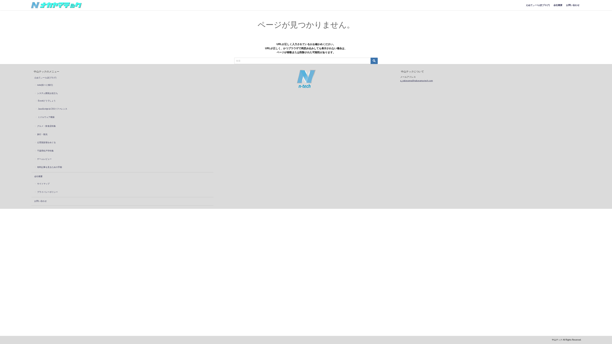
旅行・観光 (42, 134)
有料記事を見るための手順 (49, 167)
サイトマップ (43, 184)
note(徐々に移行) (45, 85)
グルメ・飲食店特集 (46, 126)
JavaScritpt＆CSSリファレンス (52, 109)
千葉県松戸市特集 (45, 151)
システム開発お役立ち (47, 93)
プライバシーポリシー (47, 192)
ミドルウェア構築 (46, 117)
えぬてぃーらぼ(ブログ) (538, 5)
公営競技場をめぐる (46, 142)
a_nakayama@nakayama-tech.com (416, 81)
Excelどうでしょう (47, 101)
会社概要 (558, 5)
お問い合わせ (572, 5)
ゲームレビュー (44, 159)
